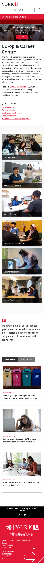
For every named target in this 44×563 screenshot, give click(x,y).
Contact (4, 543)
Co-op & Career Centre (14, 16)
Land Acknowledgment (19, 87)
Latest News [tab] (26, 359)
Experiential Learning (12, 272)
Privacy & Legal (7, 554)
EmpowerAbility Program (14, 243)
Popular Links (17, 10)
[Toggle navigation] (5, 22)
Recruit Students (11, 300)
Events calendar (9, 110)
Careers (4, 558)
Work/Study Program (12, 186)
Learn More (22, 37)
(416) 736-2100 (7, 545)
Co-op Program (10, 157)
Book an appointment (11, 113)
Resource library (9, 116)
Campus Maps (6, 547)
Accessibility (6, 556)
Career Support (10, 214)
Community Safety (8, 551)
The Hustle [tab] (9, 359)
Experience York (8, 107)
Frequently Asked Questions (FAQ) (16, 118)
